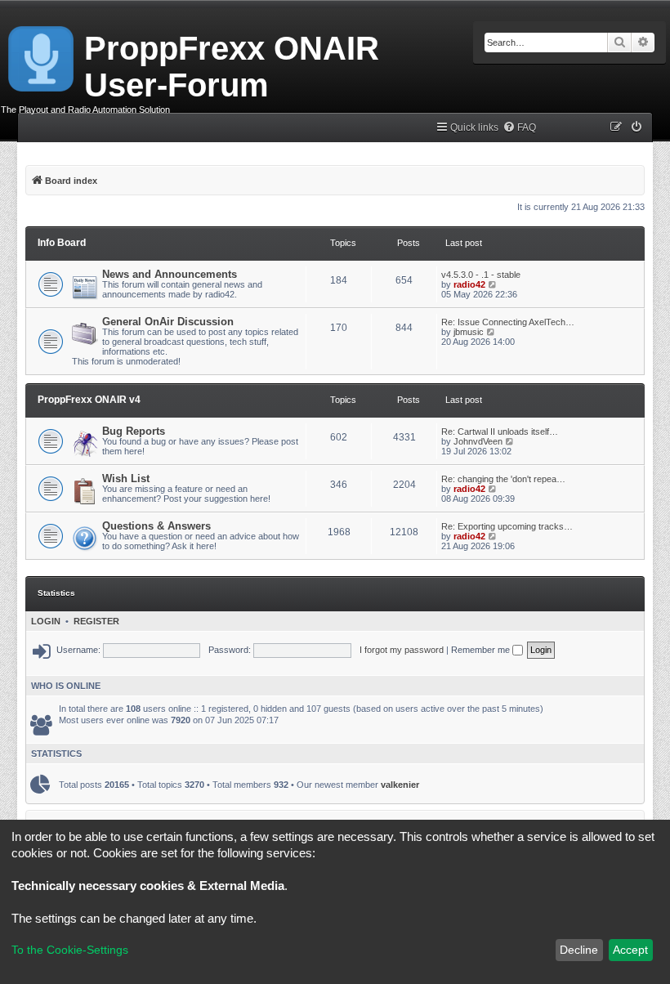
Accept (630, 949)
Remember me (481, 650)
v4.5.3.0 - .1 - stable (480, 275)
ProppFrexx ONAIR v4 (89, 399)
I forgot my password (402, 650)
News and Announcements (169, 274)
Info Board (62, 242)
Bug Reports (133, 431)
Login (45, 621)
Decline (579, 949)
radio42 (469, 284)
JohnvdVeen (477, 441)
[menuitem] (519, 128)
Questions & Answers (156, 526)
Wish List (126, 478)
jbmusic (468, 332)
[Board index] (42, 55)
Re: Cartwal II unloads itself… (499, 431)
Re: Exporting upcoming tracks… (507, 526)
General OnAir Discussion (168, 321)
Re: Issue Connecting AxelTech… (507, 322)
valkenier (400, 784)
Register (96, 621)
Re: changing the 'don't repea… (503, 479)
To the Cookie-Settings (69, 949)
